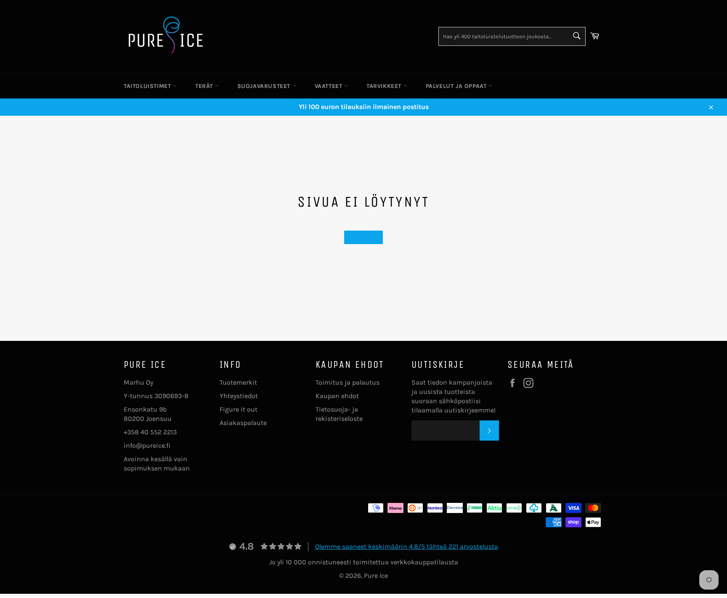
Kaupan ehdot (337, 396)
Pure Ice (376, 575)
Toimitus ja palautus (347, 382)
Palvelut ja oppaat (457, 86)
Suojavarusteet (264, 86)
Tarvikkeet (384, 86)
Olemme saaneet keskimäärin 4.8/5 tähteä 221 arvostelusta (406, 546)
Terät (205, 86)
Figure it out (238, 409)
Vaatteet (329, 86)
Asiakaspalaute (243, 423)
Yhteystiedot (239, 396)
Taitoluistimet (148, 86)
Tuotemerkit (238, 382)
